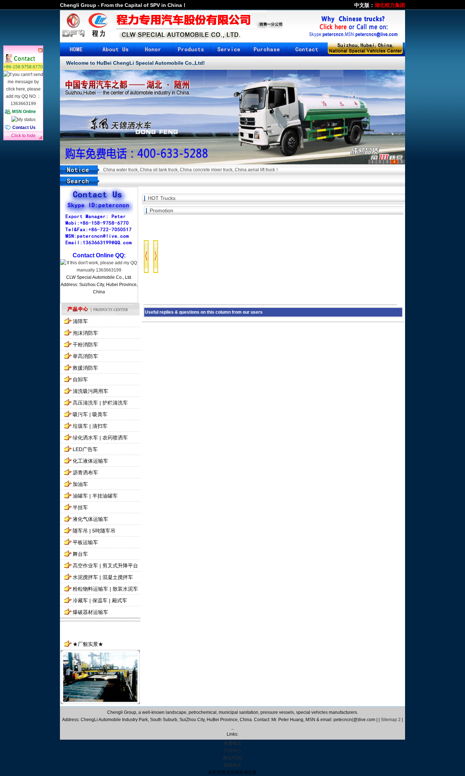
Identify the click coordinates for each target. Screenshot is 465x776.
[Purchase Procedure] (268, 49)
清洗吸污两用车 (90, 391)
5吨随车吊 (104, 531)
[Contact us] (305, 49)
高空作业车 (85, 565)
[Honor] (154, 49)
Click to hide (23, 135)
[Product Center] (192, 49)
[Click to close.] (23, 49)
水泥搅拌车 (85, 577)
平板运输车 (85, 542)
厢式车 (119, 600)
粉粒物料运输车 (90, 589)
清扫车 (100, 426)
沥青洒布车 (85, 472)
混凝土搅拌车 (117, 577)
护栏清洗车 (115, 403)
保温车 (100, 600)
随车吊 (80, 531)
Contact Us (24, 127)
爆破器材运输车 (90, 612)
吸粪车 (100, 414)
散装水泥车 (125, 589)
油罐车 (80, 496)
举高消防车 (85, 356)
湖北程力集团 (390, 5)
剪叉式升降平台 (120, 565)
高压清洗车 (85, 403)
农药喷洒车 (115, 438)
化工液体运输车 (90, 461)
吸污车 (80, 414)
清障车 (80, 321)
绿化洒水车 (85, 438)
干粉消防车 (85, 344)
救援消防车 (85, 368)
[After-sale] (230, 49)
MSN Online (24, 111)
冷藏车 (80, 600)
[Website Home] (79, 49)
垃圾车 (80, 426)
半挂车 (80, 507)
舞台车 (80, 554)
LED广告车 (85, 449)
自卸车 (80, 379)
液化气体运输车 (90, 519)
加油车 (80, 484)
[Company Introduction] (117, 49)
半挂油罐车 (105, 496)
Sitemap (389, 719)
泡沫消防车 (85, 333)
